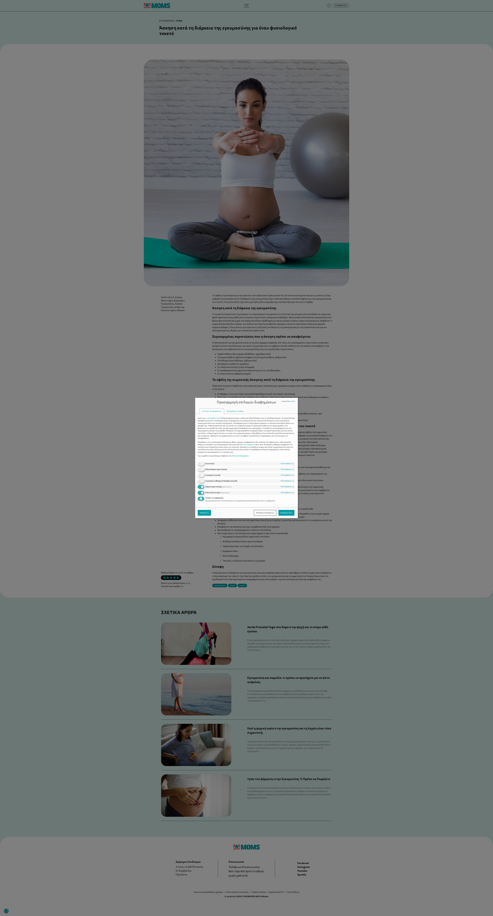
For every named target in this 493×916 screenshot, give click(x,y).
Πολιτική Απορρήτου (240, 456)
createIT (292, 401)
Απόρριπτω (204, 513)
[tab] (212, 411)
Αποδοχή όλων (286, 513)
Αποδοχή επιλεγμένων (265, 513)
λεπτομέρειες (287, 463)
